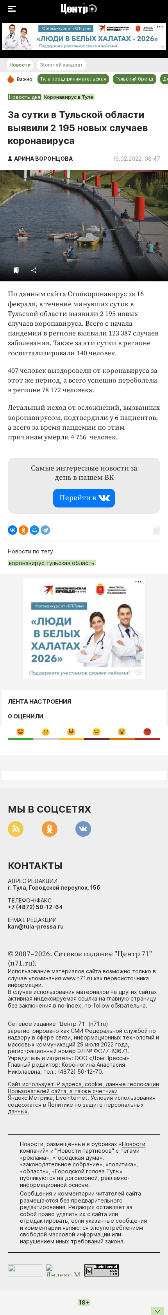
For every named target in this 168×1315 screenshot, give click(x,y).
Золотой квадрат (61, 65)
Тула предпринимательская (73, 79)
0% (20, 731)
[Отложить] (16, 270)
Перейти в (77, 497)
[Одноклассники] (23, 530)
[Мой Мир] (34, 530)
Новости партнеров (84, 1150)
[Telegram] (45, 530)
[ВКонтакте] (12, 530)
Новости (19, 65)
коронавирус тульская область (52, 563)
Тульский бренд (135, 79)
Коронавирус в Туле (68, 97)
